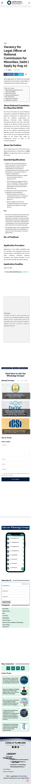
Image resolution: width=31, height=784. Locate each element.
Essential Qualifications (12, 95)
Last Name (5, 596)
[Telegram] (23, 668)
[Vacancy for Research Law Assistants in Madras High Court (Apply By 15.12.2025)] (15, 390)
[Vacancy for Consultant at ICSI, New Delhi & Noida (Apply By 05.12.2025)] (15, 426)
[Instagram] (18, 668)
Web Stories (5, 626)
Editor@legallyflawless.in (17, 767)
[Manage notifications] (27, 780)
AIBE (22, 380)
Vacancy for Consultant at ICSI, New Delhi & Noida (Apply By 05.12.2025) (15, 431)
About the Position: (11, 93)
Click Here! (25, 272)
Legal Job (15, 368)
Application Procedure (12, 98)
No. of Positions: (10, 96)
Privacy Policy (23, 776)
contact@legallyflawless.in (18, 762)
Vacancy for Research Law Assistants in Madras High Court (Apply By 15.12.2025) (15, 395)
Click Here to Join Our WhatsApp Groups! (15, 374)
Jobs (5, 43)
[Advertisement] (15, 24)
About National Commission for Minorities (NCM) (14, 90)
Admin (9, 69)
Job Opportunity (6, 368)
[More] (25, 74)
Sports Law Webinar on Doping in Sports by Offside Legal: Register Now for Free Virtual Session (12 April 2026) (11, 691)
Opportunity (23, 368)
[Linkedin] (13, 668)
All (18, 380)
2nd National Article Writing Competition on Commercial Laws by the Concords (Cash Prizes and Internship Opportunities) (10, 727)
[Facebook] (8, 668)
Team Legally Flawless (23, 778)
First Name (5, 591)
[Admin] (5, 70)
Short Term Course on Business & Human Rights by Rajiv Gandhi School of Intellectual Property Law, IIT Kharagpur (11, 702)
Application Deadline (11, 100)
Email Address (6, 585)
